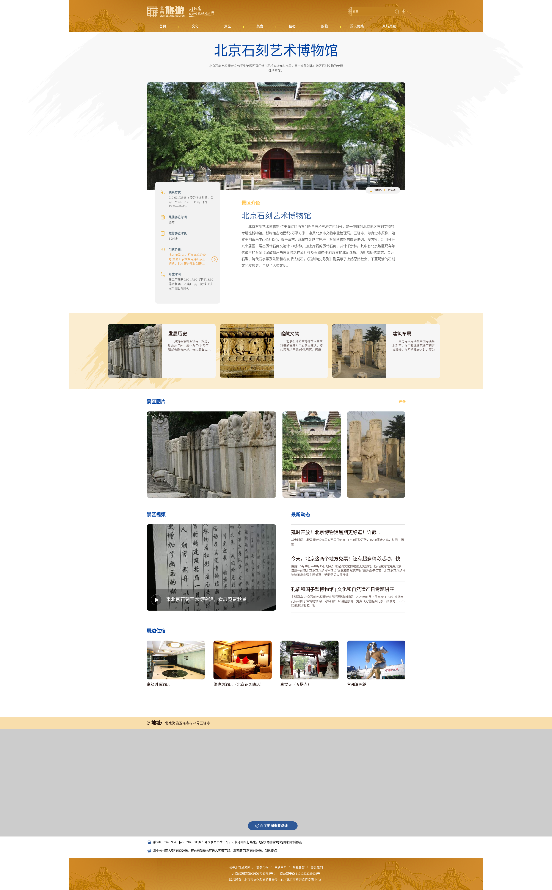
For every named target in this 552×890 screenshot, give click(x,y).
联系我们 (317, 867)
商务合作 (262, 867)
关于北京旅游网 (239, 867)
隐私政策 (299, 867)
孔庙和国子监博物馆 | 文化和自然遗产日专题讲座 (342, 589)
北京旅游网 (180, 11)
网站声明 (280, 867)
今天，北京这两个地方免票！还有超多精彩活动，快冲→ (350, 558)
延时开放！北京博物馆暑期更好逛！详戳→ (336, 532)
